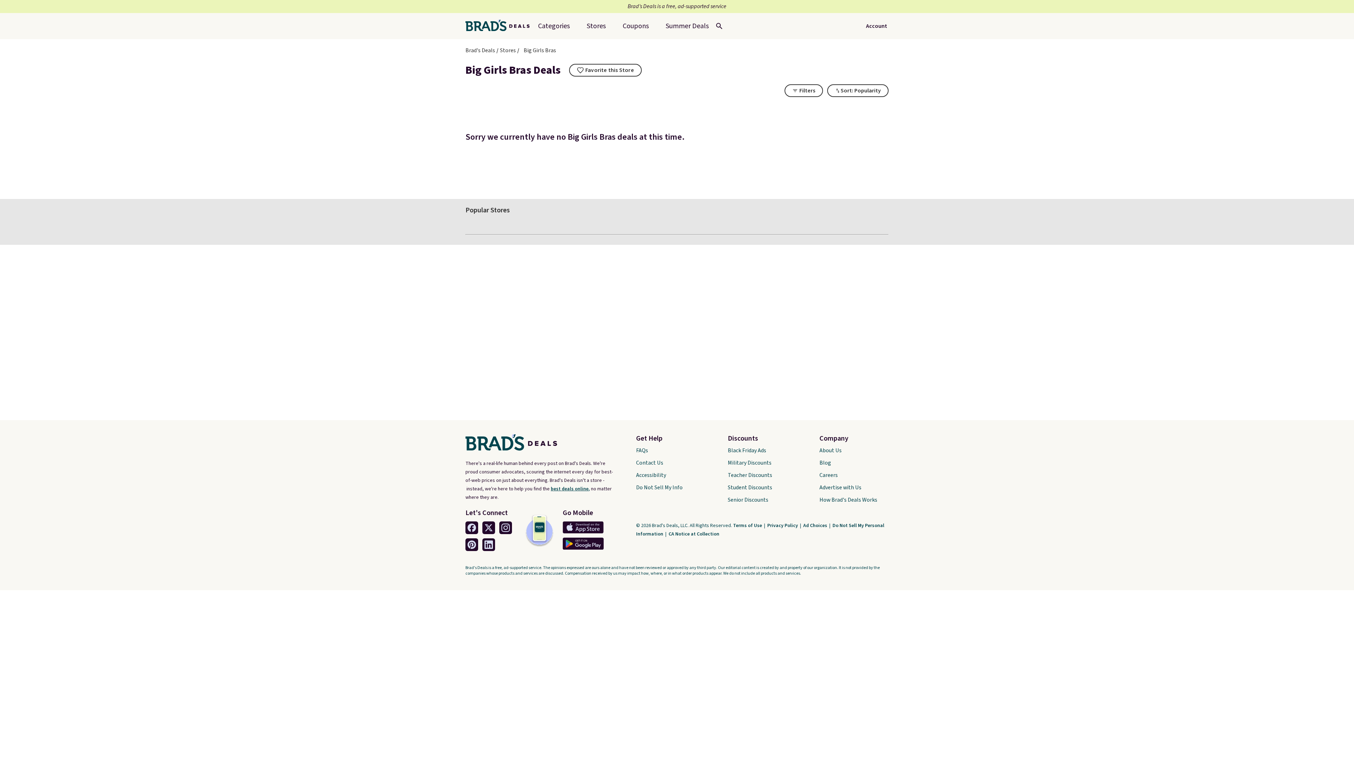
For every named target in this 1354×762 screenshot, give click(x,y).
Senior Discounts (748, 499)
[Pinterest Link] (472, 544)
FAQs (642, 450)
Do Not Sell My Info (659, 487)
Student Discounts (750, 487)
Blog (825, 462)
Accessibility (651, 475)
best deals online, (570, 488)
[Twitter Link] (488, 528)
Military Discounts (749, 462)
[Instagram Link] (505, 528)
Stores (508, 50)
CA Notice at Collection (694, 534)
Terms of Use (748, 525)
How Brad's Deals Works (848, 499)
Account (876, 26)
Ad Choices (815, 525)
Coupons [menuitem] (636, 26)
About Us (830, 450)
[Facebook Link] (472, 528)
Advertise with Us (840, 487)
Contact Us (649, 462)
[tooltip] (605, 70)
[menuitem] (687, 26)
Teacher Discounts (750, 475)
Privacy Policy (783, 525)
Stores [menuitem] (596, 26)
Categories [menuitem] (554, 26)
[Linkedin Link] (488, 544)
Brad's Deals (480, 50)
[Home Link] (500, 26)
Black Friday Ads (747, 450)
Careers (828, 475)
